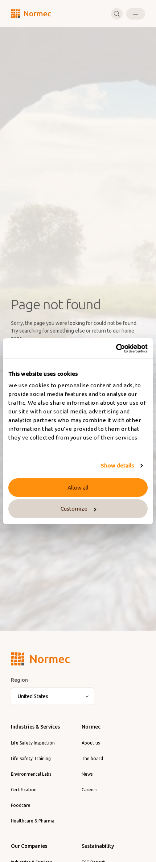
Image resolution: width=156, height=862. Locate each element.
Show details (117, 465)
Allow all (78, 487)
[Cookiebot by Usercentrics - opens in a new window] (116, 348)
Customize (74, 509)
